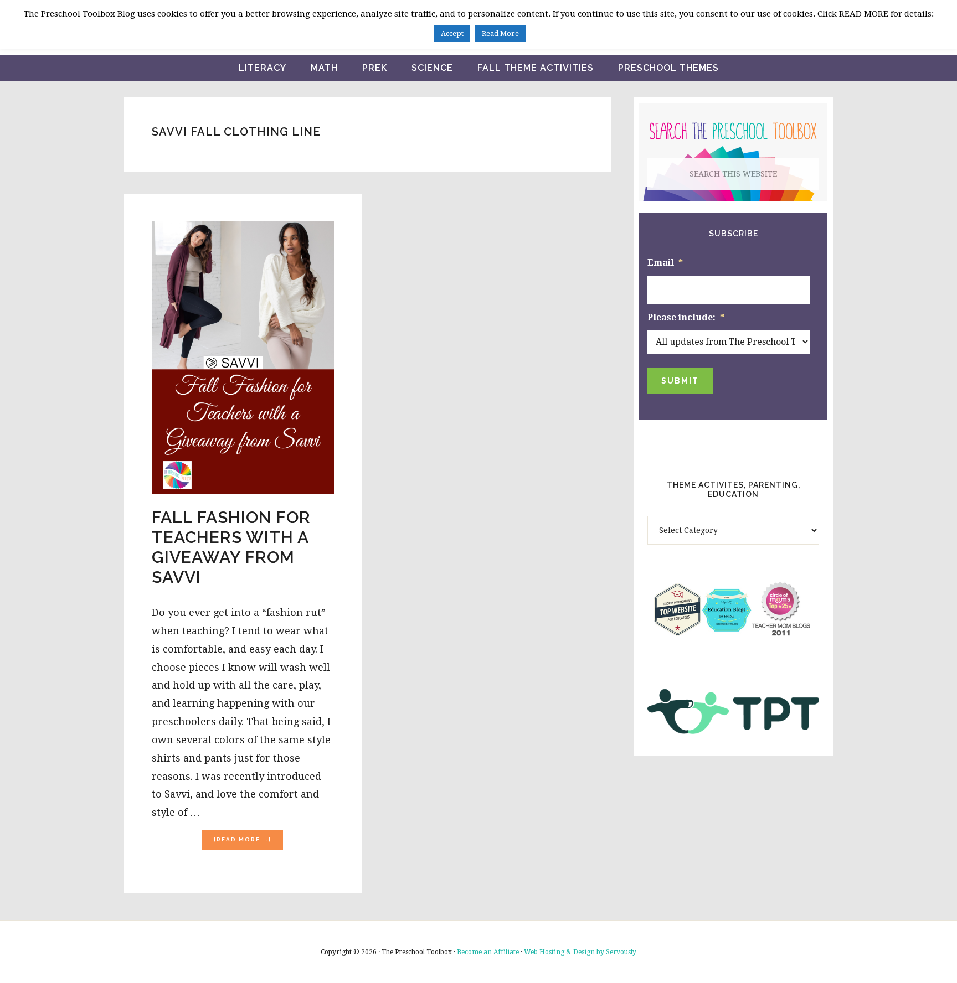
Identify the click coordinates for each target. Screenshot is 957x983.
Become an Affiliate (488, 952)
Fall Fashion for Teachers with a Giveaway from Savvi (231, 547)
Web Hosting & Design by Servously (580, 952)
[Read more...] (248, 843)
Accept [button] (452, 33)
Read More (500, 33)
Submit (680, 380)
